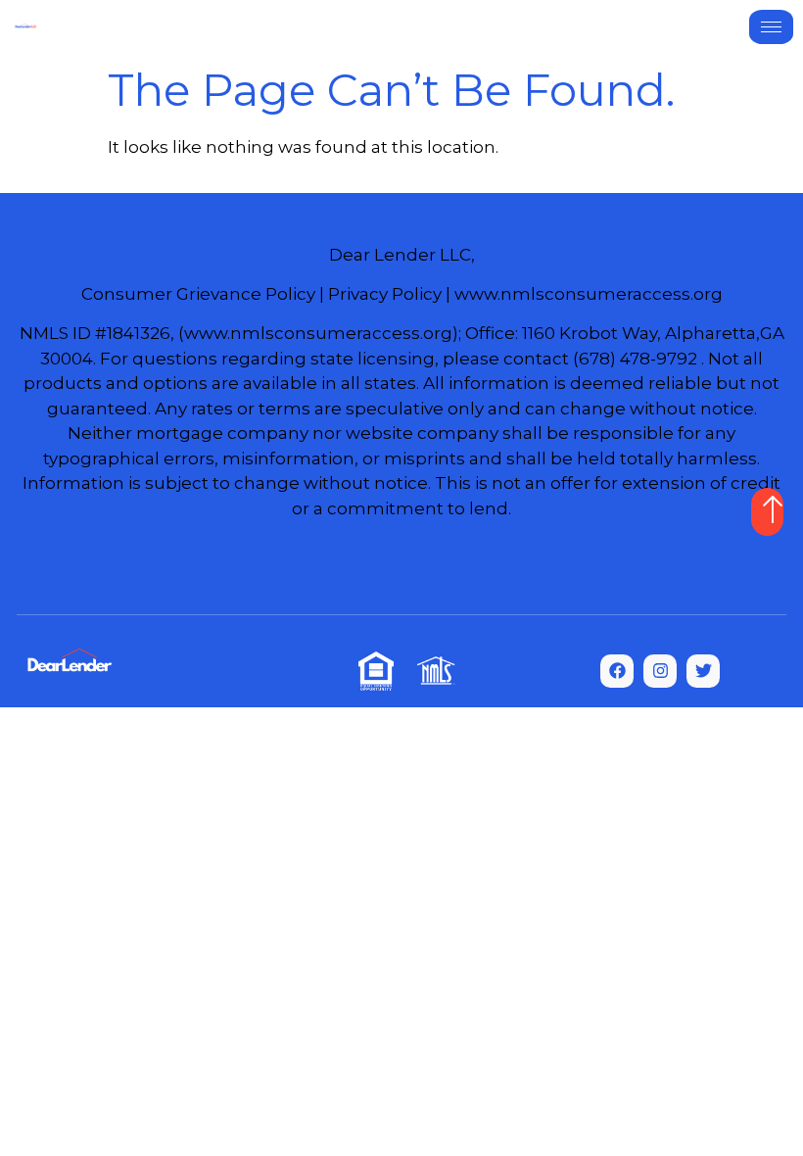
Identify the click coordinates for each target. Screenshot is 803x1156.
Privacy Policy (385, 294)
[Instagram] (660, 671)
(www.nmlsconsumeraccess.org (315, 333)
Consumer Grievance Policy (198, 294)
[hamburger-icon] (771, 27)
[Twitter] (703, 671)
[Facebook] (617, 671)
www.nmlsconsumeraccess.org (588, 294)
